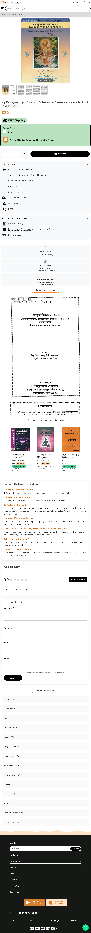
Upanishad (20, 14)
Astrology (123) (9, 699)
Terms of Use (49, 673)
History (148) (9, 737)
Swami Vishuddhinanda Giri (70, 461)
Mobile (6, 658)
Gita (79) (7, 718)
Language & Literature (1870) (15, 746)
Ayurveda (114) (9, 709)
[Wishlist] (80, 2)
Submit (13, 678)
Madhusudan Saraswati (43, 461)
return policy (12, 514)
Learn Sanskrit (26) (11, 756)
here (65, 542)
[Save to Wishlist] (13, 106)
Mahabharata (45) (11, 765)
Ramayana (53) (10, 803)
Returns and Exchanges (20, 229)
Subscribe (75, 849)
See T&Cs (50, 256)
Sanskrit (14, 14)
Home (3, 14)
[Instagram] (29, 913)
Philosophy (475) (10, 784)
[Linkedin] (33, 913)
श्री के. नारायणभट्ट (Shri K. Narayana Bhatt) (34, 175)
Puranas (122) (9, 794)
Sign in (75, 2)
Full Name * (8, 628)
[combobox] (45, 8)
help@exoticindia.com (45, 535)
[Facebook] (20, 913)
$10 (10, 131)
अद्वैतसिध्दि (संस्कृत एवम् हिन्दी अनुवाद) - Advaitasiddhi (70, 457)
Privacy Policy (61, 673)
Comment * (9, 608)
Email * (7, 642)
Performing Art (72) (12, 775)
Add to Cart (60, 154)
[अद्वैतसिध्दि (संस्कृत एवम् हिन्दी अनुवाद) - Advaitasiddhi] (70, 451)
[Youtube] (36, 913)
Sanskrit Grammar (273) (14, 813)
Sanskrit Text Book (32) (13, 822)
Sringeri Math (26, 169)
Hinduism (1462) (10, 727)
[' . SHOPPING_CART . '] (84, 2)
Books (8, 14)
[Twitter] (23, 913)
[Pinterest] (26, 913)
